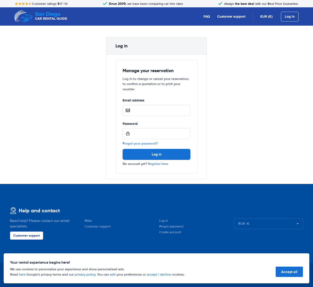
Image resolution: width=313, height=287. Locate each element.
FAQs (88, 221)
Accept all (289, 271)
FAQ (206, 16)
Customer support (231, 16)
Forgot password (171, 226)
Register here (158, 164)
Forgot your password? (140, 143)
